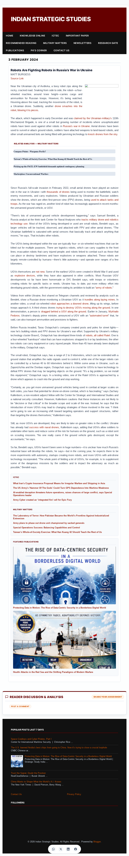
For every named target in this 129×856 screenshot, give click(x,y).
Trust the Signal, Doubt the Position (28, 773)
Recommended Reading (21, 43)
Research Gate (108, 43)
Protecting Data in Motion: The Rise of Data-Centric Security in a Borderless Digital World (68, 756)
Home (9, 35)
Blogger (97, 842)
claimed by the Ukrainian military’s (93, 118)
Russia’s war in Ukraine (76, 126)
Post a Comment (20, 706)
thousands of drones (58, 191)
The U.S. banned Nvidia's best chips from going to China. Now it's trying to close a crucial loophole (59, 747)
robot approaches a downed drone (69, 303)
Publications (15, 50)
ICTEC (55, 35)
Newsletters (83, 43)
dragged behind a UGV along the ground (63, 311)
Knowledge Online (32, 35)
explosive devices (25, 275)
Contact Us (62, 50)
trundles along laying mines (99, 299)
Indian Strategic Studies (51, 19)
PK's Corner (39, 50)
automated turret (99, 315)
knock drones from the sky (102, 134)
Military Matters (55, 43)
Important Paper (77, 35)
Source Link (17, 78)
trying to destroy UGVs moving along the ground (83, 307)
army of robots (104, 287)
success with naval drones (44, 427)
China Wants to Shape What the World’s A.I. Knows (36, 782)
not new (40, 271)
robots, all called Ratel (98, 335)
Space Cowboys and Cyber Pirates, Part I (31, 739)
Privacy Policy (74, 794)
